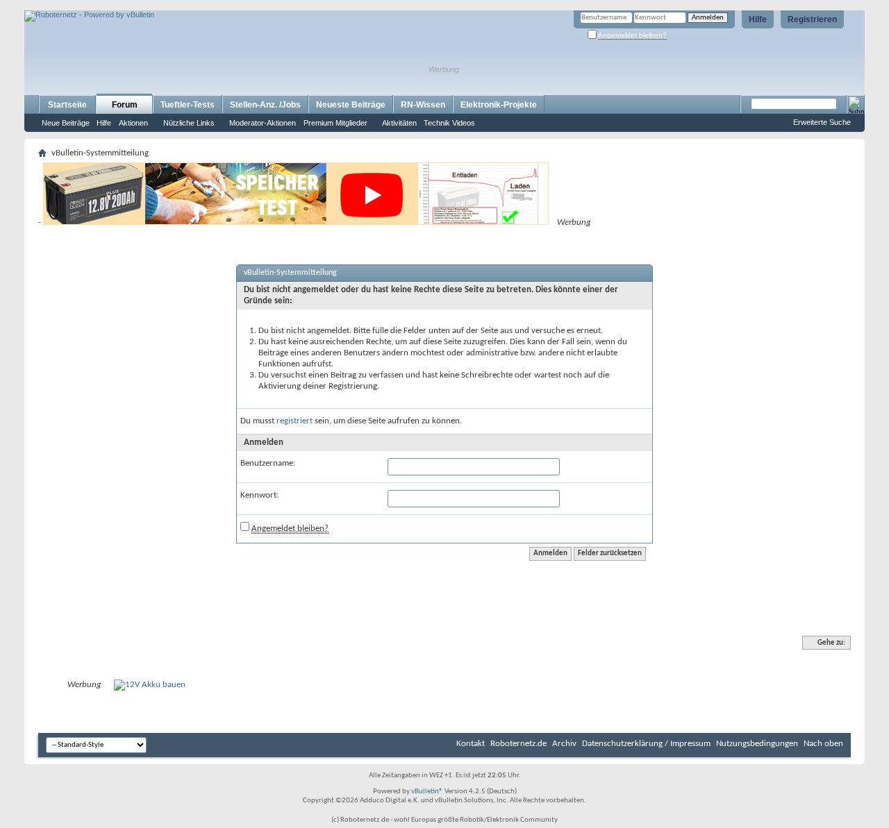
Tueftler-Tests (187, 105)
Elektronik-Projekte (498, 105)
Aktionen (133, 123)
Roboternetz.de (518, 743)
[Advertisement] (186, 5)
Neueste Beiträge (350, 105)
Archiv (564, 743)
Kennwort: (259, 495)
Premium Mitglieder (335, 123)
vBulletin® (427, 791)
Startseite (67, 105)
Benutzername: (267, 463)
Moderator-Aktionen (262, 123)
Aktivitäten (399, 123)
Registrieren (812, 19)
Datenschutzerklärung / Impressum (646, 743)
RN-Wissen (423, 105)
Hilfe (758, 19)
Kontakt (470, 743)
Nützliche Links (189, 123)
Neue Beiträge (66, 123)
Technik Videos (449, 123)
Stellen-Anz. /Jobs (265, 105)
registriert (294, 420)
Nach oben (823, 743)
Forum (125, 105)
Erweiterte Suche (822, 122)
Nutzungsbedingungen (757, 743)
